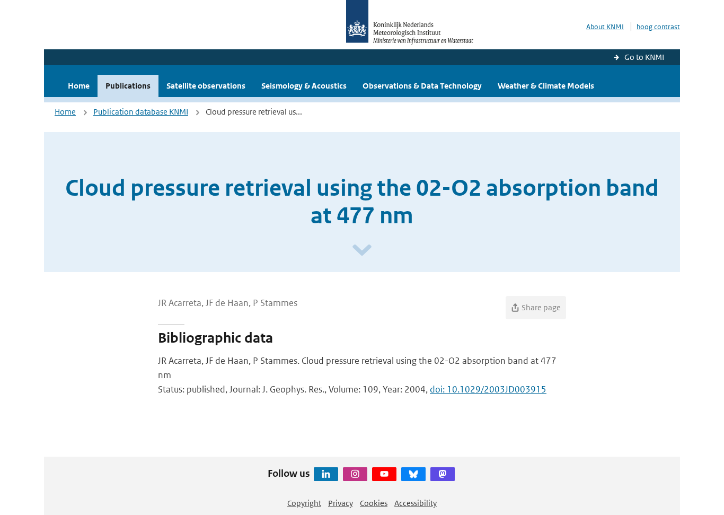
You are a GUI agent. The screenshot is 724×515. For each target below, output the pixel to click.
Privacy (340, 503)
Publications (128, 86)
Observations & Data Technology (422, 86)
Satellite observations (205, 86)
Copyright (304, 503)
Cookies (373, 503)
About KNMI (605, 26)
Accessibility (415, 503)
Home (79, 86)
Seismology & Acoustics (304, 86)
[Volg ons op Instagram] (355, 474)
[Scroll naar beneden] (362, 250)
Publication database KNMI (140, 112)
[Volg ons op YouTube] (384, 474)
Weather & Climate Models (546, 86)
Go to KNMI (644, 57)
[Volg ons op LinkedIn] (326, 474)
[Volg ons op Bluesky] (413, 474)
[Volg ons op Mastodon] (442, 474)
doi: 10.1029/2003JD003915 (488, 389)
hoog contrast (658, 26)
